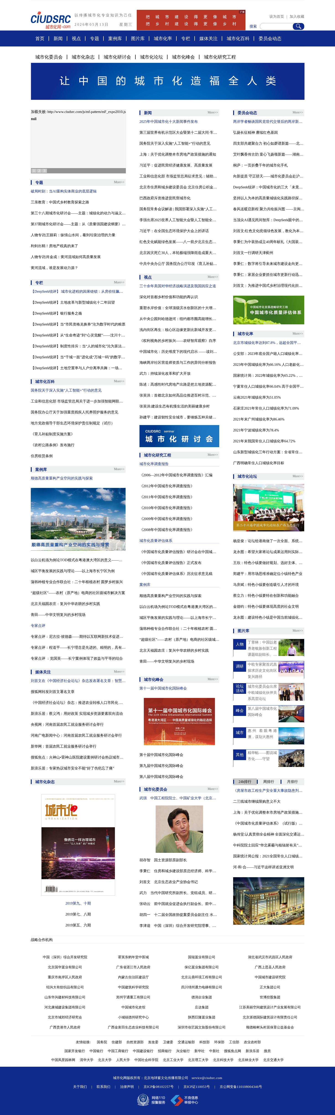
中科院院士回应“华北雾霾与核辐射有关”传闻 (268, 845)
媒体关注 (208, 38)
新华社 (199, 1051)
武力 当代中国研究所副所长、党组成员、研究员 (179, 893)
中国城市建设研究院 (270, 977)
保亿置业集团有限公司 (202, 967)
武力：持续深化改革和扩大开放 (165, 373)
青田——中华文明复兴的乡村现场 (58, 615)
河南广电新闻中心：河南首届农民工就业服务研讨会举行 (76, 735)
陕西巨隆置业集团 (201, 1017)
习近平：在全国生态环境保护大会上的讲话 (174, 231)
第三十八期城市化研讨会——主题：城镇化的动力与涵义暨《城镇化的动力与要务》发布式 (78, 213)
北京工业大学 (173, 1060)
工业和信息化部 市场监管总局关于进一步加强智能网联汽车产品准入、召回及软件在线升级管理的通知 (78, 401)
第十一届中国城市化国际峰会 (163, 688)
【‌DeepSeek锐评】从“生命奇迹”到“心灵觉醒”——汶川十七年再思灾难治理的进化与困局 (78, 335)
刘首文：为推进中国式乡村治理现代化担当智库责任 (268, 285)
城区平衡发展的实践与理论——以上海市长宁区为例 (73, 571)
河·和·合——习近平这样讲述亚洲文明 (263, 867)
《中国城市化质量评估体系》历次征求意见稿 (175, 574)
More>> (119, 182)
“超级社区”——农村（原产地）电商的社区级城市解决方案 (78, 593)
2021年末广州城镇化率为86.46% (258, 419)
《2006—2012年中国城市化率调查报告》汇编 (175, 475)
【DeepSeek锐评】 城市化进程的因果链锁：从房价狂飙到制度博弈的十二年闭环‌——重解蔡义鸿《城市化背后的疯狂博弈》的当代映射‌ (78, 291)
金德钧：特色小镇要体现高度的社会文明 (266, 606)
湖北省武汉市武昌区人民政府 (270, 957)
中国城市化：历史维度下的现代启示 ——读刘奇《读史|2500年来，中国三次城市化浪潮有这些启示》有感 (179, 352)
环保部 (219, 1042)
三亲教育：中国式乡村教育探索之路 (60, 202)
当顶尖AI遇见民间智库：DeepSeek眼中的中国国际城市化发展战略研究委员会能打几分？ (268, 220)
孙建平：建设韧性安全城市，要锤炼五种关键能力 (179, 417)
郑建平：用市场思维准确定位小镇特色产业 (267, 574)
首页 (39, 38)
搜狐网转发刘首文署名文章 (53, 692)
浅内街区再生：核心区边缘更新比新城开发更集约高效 (179, 330)
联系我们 (103, 1087)
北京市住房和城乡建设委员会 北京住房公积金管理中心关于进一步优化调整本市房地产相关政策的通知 (179, 187)
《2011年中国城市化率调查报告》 (166, 497)
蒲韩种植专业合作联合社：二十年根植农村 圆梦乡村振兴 (77, 582)
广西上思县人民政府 (270, 967)
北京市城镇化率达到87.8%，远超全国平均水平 (268, 343)
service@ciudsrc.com (207, 1078)
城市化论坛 (151, 56)
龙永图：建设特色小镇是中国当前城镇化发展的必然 (268, 617)
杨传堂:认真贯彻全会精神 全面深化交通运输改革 (268, 834)
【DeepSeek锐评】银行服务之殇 (56, 313)
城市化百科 (238, 38)
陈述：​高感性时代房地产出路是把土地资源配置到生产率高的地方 (179, 384)
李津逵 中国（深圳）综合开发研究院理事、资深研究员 (179, 926)
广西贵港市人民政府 (65, 1027)
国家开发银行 (74, 1051)
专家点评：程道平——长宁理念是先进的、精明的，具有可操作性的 (78, 647)
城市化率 (163, 38)
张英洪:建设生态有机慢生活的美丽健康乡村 (174, 406)
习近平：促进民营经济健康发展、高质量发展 (175, 165)
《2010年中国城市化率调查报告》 (166, 508)
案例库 (115, 38)
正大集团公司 (270, 987)
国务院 (102, 1042)
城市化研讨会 (117, 56)
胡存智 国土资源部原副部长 (163, 860)
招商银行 (165, 1051)
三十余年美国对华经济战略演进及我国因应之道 (177, 286)
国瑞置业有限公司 (201, 957)
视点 (76, 38)
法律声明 (127, 1087)
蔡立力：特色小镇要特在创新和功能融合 (266, 595)
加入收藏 (297, 16)
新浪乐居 (252, 1051)
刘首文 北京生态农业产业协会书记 (168, 882)
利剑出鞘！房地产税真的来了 (54, 246)
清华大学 (86, 1060)
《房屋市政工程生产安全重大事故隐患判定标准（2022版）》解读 (268, 790)
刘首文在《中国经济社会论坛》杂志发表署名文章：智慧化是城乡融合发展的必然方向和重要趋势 (78, 681)
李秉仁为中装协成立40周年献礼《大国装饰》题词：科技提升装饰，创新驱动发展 (268, 242)
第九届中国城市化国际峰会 (161, 766)
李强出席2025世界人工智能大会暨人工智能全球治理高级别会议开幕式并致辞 (179, 220)
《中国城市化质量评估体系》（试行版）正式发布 (268, 823)
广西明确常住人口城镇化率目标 (258, 463)
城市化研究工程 (220, 56)
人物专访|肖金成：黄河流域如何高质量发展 (66, 257)
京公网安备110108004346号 (241, 1087)
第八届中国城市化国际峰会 (161, 777)
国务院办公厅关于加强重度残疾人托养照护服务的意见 (74, 412)
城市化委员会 (49, 56)
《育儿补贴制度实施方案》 (53, 434)
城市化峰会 (183, 56)
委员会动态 (270, 38)
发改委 (153, 1042)
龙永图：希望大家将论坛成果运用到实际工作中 (268, 552)
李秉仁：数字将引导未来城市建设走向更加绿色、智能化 (268, 264)
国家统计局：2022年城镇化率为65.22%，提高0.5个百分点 (268, 375)
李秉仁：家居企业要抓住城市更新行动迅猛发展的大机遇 (268, 275)
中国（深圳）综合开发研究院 (65, 957)
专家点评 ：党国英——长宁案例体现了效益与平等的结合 (77, 658)
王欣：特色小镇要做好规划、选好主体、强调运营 (268, 563)
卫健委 (168, 1042)
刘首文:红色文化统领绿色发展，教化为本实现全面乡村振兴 (268, 231)
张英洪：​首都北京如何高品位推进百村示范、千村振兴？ (179, 395)
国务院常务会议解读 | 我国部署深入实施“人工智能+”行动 (179, 209)
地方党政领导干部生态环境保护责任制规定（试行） (73, 423)
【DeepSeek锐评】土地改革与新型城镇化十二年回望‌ (73, 302)
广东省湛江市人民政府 (133, 967)
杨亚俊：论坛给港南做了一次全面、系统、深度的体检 (268, 541)
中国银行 (96, 1051)
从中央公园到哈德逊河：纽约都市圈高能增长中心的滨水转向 (179, 319)
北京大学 (105, 1060)
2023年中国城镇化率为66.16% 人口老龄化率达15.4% (268, 365)
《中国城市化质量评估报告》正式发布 (170, 563)
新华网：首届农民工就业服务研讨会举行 (63, 746)
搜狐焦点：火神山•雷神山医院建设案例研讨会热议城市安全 (78, 757)
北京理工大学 (198, 1060)
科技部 (204, 1042)
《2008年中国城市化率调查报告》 (166, 530)
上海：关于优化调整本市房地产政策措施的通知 (177, 154)
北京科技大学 (223, 1060)
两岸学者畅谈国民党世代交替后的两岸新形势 (268, 121)
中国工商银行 (118, 1051)
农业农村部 (252, 1042)
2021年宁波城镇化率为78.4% (256, 430)
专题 (94, 38)
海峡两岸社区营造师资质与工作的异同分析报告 (177, 362)
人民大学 (123, 1060)
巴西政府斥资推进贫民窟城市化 (165, 198)
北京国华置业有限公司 (65, 967)
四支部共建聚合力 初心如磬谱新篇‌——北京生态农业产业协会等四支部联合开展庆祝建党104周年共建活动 (268, 143)
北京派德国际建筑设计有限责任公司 (270, 1017)
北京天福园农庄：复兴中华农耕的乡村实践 (65, 604)
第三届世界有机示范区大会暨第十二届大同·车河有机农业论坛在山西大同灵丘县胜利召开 (179, 132)
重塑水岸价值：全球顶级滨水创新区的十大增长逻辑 (179, 308)
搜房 (267, 1051)
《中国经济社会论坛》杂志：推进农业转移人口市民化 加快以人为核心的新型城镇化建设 (78, 703)
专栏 (185, 38)
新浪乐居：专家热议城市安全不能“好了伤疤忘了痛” (72, 768)
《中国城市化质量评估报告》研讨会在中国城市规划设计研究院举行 (179, 552)
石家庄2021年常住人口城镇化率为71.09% (266, 408)
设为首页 (276, 16)
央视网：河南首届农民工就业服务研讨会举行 (67, 724)
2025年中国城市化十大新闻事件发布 (168, 121)
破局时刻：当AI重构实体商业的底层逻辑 (64, 191)
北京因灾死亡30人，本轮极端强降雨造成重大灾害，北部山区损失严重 (179, 253)
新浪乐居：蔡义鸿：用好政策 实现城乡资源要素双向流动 (77, 713)
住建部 (117, 1042)
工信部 (234, 1042)
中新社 (214, 1051)
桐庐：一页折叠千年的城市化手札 (260, 165)
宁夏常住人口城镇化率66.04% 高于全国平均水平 (268, 386)
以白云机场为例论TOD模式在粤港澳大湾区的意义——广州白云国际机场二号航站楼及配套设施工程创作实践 (78, 560)
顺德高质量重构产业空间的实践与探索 (62, 478)
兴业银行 (183, 1051)
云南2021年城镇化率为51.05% (257, 397)
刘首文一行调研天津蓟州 (253, 253)
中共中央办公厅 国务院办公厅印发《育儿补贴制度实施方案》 (179, 264)
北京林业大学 (248, 1060)
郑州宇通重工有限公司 (133, 997)
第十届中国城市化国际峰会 (161, 755)
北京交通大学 (273, 1060)
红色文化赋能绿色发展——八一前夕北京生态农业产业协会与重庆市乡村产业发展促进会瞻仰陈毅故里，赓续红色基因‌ (179, 242)
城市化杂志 (83, 56)
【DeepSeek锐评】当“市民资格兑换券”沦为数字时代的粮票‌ (78, 324)
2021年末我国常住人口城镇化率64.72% (264, 441)
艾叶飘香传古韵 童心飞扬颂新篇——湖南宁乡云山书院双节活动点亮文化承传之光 (268, 154)
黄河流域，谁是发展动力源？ (54, 268)
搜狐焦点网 (232, 1051)
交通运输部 (186, 1042)
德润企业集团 (201, 997)
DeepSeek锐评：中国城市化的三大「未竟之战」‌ (268, 187)
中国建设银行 (143, 1051)
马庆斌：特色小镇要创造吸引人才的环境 (266, 585)
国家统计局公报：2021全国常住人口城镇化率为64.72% (268, 856)
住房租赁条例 (42, 456)
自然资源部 (135, 1042)
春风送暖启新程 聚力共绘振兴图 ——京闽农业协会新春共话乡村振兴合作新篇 (268, 209)
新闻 (58, 38)
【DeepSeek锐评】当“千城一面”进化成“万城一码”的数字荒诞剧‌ (78, 357)
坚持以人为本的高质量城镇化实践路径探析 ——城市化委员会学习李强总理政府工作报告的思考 (268, 198)
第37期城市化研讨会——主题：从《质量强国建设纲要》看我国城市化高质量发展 (78, 224)
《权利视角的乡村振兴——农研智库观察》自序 (177, 341)
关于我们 (80, 1087)
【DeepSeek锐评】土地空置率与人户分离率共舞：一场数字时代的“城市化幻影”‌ (78, 368)
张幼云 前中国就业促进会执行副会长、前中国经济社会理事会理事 (179, 904)
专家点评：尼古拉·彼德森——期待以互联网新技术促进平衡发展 (78, 636)
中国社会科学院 (146, 1060)
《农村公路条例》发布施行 (53, 445)
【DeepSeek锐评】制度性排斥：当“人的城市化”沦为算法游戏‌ (78, 346)
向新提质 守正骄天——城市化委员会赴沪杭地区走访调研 (268, 176)
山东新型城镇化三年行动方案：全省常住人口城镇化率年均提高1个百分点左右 (268, 452)
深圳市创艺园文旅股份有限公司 (202, 1027)
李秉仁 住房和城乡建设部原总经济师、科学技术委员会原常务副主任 (179, 871)
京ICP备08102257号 (159, 1087)
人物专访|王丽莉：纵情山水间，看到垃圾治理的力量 (73, 235)
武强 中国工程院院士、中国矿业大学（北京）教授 (179, 798)
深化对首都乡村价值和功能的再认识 (168, 297)
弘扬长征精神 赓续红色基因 (255, 132)
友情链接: (84, 1042)
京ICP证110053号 (196, 1087)
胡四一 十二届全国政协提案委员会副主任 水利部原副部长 (179, 915)
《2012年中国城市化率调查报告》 (166, 486)
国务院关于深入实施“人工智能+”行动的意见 (66, 390)
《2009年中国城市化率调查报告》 (166, 519)
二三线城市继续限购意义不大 (257, 801)
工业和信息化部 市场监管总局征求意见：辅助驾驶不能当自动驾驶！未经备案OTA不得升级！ (179, 176)
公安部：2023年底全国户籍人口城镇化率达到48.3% (268, 354)
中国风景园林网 (63, 1060)
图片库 (138, 38)
